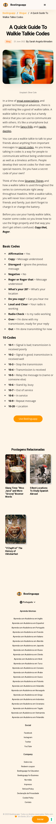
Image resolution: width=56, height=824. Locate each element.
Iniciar (40, 819)
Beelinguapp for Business (28, 775)
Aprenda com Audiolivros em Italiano (28, 637)
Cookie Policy (28, 798)
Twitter (28, 742)
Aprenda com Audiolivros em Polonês (28, 681)
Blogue (23, 13)
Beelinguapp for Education (28, 771)
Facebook (28, 733)
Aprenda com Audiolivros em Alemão (28, 641)
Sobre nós (28, 762)
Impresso (28, 784)
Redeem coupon (28, 766)
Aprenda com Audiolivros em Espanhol (28, 623)
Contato (28, 802)
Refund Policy (28, 789)
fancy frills (26, 126)
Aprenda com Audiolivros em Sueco (28, 677)
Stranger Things (34, 181)
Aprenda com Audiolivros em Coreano (28, 668)
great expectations (28, 100)
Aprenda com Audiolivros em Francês (28, 632)
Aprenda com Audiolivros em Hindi (28, 659)
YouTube (28, 746)
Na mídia (28, 780)
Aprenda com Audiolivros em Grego (28, 695)
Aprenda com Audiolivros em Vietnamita (28, 713)
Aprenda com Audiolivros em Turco (28, 664)
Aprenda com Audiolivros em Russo (28, 650)
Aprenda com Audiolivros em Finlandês (28, 717)
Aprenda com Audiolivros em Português (28, 628)
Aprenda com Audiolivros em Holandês (28, 686)
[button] (44, 5)
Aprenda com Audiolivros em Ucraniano (28, 704)
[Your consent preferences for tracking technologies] (51, 819)
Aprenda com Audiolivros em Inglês (28, 619)
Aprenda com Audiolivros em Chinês (28, 654)
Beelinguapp (9, 13)
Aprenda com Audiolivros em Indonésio (28, 699)
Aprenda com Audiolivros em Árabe (28, 672)
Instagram (28, 737)
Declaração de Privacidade (28, 793)
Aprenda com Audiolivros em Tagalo (28, 708)
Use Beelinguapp (28, 418)
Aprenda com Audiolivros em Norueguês (28, 690)
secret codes (26, 147)
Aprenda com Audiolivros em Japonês (28, 646)
